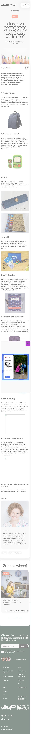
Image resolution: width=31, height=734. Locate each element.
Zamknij (28, 343)
